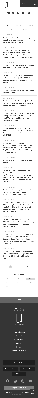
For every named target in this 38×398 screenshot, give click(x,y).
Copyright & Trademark (27, 392)
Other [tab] (25, 29)
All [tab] (7, 25)
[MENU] (35, 3)
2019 (18, 286)
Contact (19, 343)
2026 (7, 279)
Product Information (19, 332)
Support (19, 336)
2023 (7, 282)
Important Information (19, 351)
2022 (18, 282)
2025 (18, 279)
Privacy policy (10, 392)
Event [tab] (13, 29)
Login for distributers (19, 388)
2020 (7, 286)
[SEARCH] (29, 3)
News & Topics (19, 339)
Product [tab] (19, 25)
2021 (30, 282)
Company (19, 347)
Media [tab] (31, 25)
